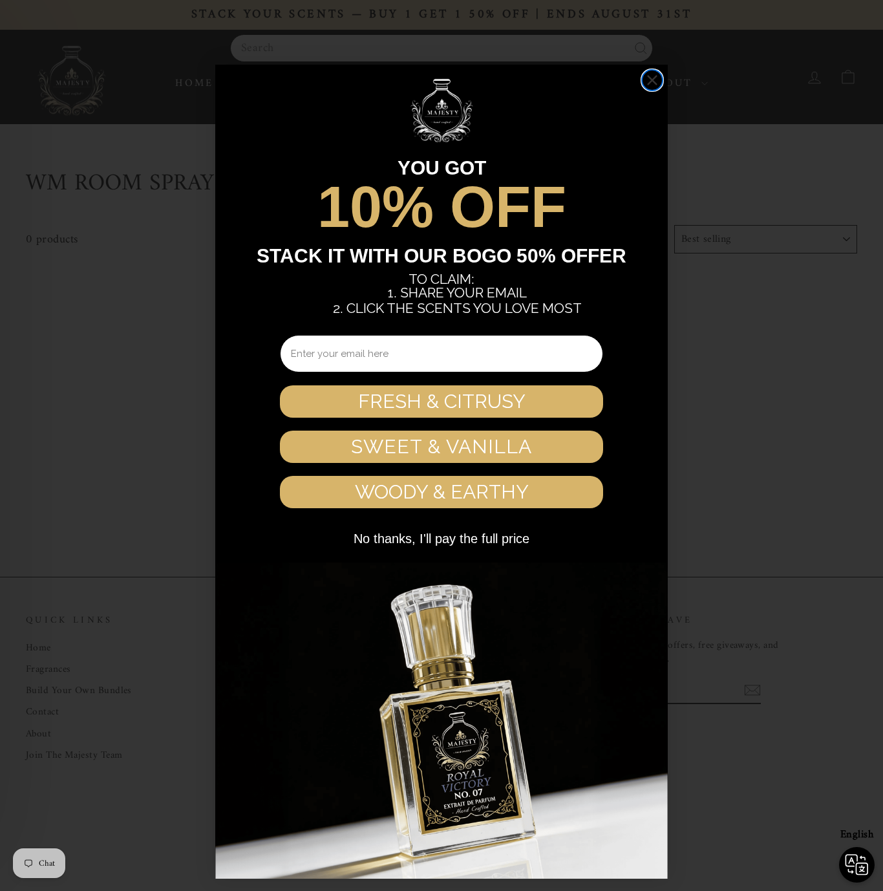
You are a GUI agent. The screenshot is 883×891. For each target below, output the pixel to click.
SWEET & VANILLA (441, 446)
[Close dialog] (652, 80)
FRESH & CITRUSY (442, 401)
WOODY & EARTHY (442, 491)
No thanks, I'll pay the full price (441, 538)
